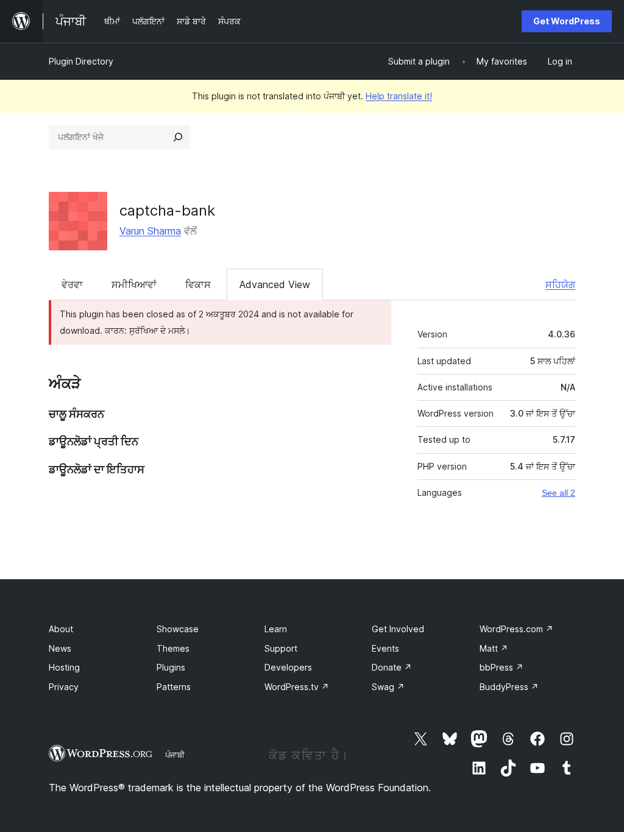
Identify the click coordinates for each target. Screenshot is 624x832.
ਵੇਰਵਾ (72, 284)
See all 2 (558, 493)
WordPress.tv (296, 687)
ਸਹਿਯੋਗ (560, 284)
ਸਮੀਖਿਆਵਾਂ (134, 284)
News (60, 648)
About (61, 629)
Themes (173, 648)
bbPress (501, 667)
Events (385, 648)
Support (280, 648)
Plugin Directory (81, 61)
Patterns (174, 687)
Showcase (178, 629)
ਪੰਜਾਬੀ (175, 755)
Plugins (171, 667)
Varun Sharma (150, 231)
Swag (388, 687)
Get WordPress (566, 21)
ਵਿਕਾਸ (198, 284)
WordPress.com (516, 629)
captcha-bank (167, 210)
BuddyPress (509, 687)
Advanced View (274, 284)
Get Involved (398, 629)
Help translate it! (399, 96)
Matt (494, 648)
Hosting (64, 667)
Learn (275, 629)
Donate (392, 667)
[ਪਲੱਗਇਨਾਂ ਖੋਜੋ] (178, 137)
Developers (288, 667)
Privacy (64, 687)
